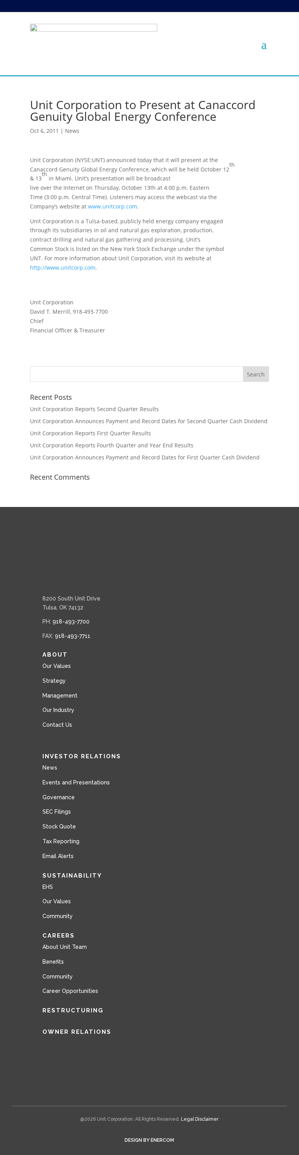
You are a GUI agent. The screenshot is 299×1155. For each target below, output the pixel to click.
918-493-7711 (72, 636)
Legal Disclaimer (199, 1119)
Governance (58, 797)
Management (59, 695)
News (72, 130)
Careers (58, 935)
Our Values (56, 666)
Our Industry (58, 710)
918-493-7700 (71, 621)
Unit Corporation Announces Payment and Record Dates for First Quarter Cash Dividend (145, 457)
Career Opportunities (70, 991)
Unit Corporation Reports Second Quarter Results (94, 409)
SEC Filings (56, 812)
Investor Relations (81, 756)
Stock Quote (59, 826)
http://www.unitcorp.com (62, 267)
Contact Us (57, 725)
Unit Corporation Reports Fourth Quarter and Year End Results (111, 445)
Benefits (53, 962)
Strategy (54, 681)
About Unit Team (64, 947)
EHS (47, 887)
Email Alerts (58, 856)
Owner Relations (76, 1031)
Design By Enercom (149, 1140)
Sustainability (72, 875)
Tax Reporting (60, 841)
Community (57, 916)
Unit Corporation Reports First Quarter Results (90, 433)
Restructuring (73, 1010)
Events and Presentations (76, 782)
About (55, 654)
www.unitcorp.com (112, 206)
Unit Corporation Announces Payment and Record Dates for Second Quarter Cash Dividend (148, 421)
